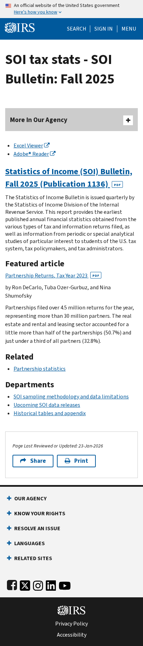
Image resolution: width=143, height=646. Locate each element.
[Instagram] (38, 584)
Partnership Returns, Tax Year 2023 (52, 275)
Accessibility (71, 634)
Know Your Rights (39, 513)
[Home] (20, 27)
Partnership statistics (40, 368)
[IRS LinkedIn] (51, 584)
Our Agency (30, 498)
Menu (128, 28)
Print (81, 461)
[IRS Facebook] (12, 584)
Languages (29, 543)
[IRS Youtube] (65, 584)
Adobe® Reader (31, 154)
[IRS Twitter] (25, 584)
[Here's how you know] (71, 9)
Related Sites (33, 558)
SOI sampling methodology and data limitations (71, 396)
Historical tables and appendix (50, 413)
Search (76, 28)
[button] (103, 28)
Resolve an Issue (37, 528)
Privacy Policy (71, 623)
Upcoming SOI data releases (47, 405)
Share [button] (38, 461)
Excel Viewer (28, 145)
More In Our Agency (38, 119)
